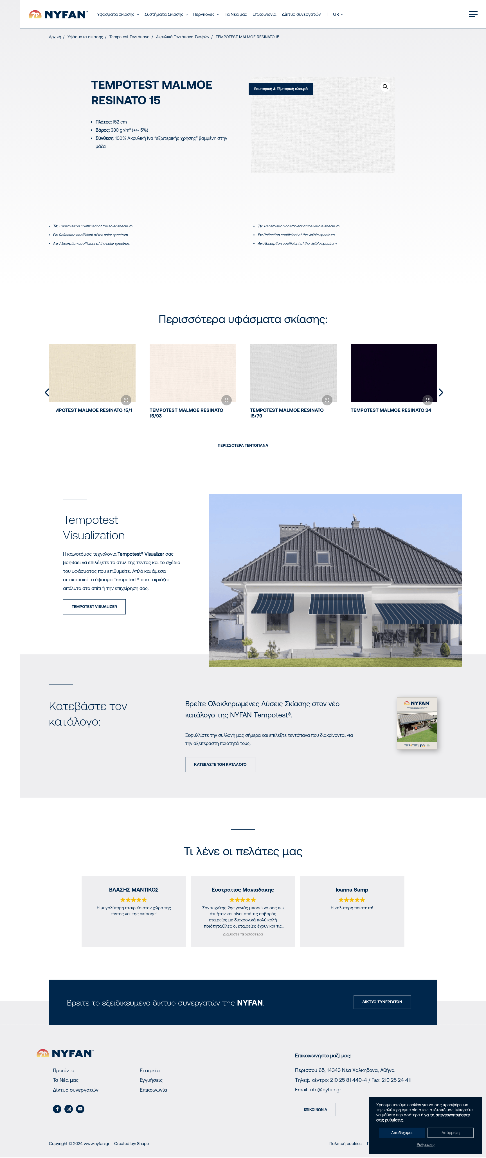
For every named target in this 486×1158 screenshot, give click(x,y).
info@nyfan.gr (325, 1089)
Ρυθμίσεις (426, 1144)
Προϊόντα (64, 1070)
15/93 (186, 413)
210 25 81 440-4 (348, 1080)
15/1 (90, 410)
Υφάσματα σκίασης (85, 37)
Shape (143, 1143)
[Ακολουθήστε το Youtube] (80, 1109)
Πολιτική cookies (345, 1143)
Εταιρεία (150, 1070)
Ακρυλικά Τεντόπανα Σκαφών (182, 37)
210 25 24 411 (396, 1080)
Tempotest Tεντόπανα (129, 37)
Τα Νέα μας (66, 1080)
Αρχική (55, 37)
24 (391, 410)
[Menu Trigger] (473, 14)
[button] (385, 87)
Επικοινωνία (153, 1090)
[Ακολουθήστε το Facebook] (57, 1109)
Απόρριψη (451, 1132)
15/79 (287, 413)
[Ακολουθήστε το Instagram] (68, 1109)
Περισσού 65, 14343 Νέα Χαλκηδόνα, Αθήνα (345, 1070)
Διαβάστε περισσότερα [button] (243, 934)
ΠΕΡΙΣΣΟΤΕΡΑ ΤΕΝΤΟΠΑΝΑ (243, 445)
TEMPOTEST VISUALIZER (94, 606)
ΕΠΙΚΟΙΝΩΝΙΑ (315, 1109)
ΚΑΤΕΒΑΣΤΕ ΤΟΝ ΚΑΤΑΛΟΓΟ (220, 764)
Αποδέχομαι (402, 1132)
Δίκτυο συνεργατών (75, 1090)
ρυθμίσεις (394, 1120)
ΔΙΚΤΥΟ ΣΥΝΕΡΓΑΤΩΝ (382, 1002)
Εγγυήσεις (151, 1080)
